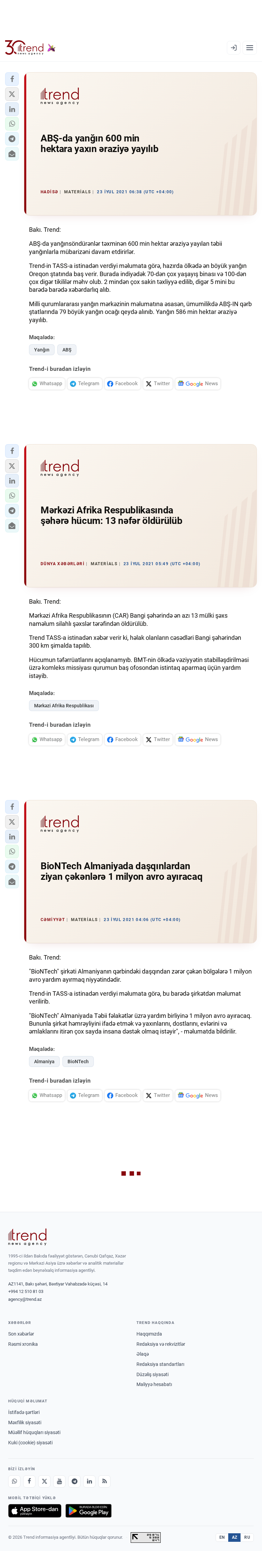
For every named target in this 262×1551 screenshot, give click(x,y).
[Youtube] (59, 1481)
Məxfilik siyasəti (24, 1422)
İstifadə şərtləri (24, 1412)
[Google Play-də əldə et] (89, 1511)
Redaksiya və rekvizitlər (160, 1344)
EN (222, 1537)
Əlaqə (142, 1354)
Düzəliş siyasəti (152, 1374)
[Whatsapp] (14, 1481)
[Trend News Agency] (27, 1237)
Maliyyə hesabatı (154, 1384)
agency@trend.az (25, 1299)
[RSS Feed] (104, 1481)
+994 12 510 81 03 (25, 1291)
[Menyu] (250, 48)
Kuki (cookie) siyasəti (30, 1442)
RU (247, 1537)
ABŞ (66, 349)
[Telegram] (74, 1481)
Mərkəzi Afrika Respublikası (64, 705)
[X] (44, 1481)
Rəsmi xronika (23, 1344)
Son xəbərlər (21, 1334)
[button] (11, 79)
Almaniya (44, 1061)
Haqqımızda (149, 1334)
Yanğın (41, 349)
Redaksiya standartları (160, 1364)
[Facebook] (29, 1481)
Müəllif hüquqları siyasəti (34, 1432)
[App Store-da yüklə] (34, 1511)
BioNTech (78, 1061)
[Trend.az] (30, 47)
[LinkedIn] (89, 1481)
